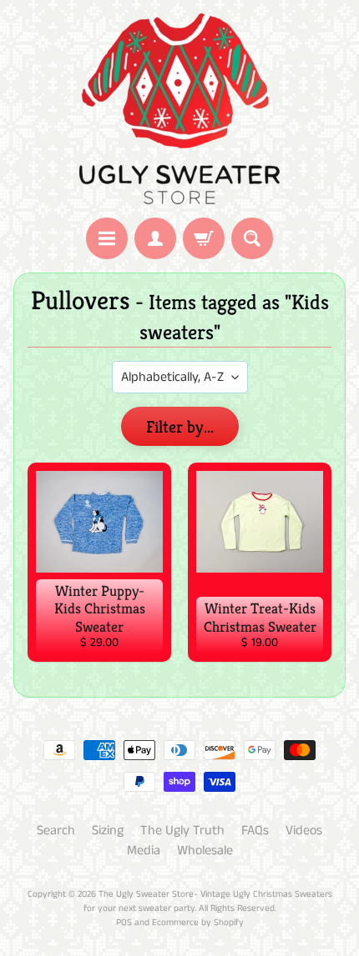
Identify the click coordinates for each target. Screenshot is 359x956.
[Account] (155, 238)
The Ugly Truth (182, 830)
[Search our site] (252, 238)
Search (56, 830)
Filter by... (180, 427)
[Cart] (204, 238)
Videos (304, 830)
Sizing (108, 830)
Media (143, 850)
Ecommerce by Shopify (198, 922)
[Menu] (107, 238)
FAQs (255, 830)
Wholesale (205, 850)
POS (124, 922)
